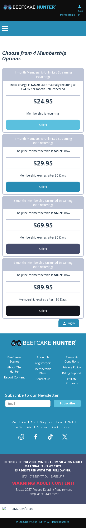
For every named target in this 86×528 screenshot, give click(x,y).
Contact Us (43, 379)
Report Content (14, 377)
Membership (67, 15)
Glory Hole (46, 422)
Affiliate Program (72, 381)
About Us (43, 357)
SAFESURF (57, 477)
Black (70, 422)
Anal (24, 422)
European (42, 427)
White (19, 427)
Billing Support (71, 373)
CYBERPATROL (38, 477)
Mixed (66, 427)
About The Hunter (14, 369)
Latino (59, 422)
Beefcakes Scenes (14, 359)
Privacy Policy (71, 367)
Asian (29, 427)
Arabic (55, 427)
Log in (80, 13)
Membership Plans (42, 371)
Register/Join (43, 363)
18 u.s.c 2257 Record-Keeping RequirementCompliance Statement (43, 492)
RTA (24, 477)
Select (43, 125)
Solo (33, 422)
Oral (14, 422)
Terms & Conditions (71, 359)
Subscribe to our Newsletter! (32, 395)
